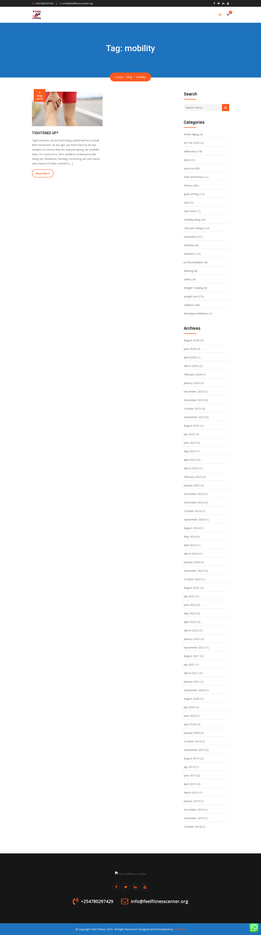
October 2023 (192, 579)
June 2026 (190, 349)
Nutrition (189, 245)
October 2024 (192, 511)
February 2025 (193, 477)
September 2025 (194, 417)
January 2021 (192, 681)
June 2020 (190, 715)
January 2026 (192, 383)
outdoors (189, 253)
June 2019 (190, 775)
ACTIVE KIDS (192, 143)
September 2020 (194, 690)
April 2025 (190, 459)
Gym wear (190, 211)
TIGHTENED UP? (45, 133)
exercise (189, 168)
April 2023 (190, 622)
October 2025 (192, 408)
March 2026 (191, 366)
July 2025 (189, 434)
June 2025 (190, 442)
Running (188, 271)
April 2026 (190, 357)
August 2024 (191, 528)
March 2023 (191, 630)
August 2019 (191, 758)
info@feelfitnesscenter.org (78, 3)
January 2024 (192, 562)
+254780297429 (44, 3)
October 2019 (192, 741)
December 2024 (194, 494)
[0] (228, 14)
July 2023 (189, 596)
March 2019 (191, 792)
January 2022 (192, 639)
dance (187, 160)
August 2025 (191, 425)
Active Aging (191, 134)
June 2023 (190, 605)
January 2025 (192, 485)
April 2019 (190, 784)
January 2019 (192, 801)
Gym (186, 202)
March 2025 (191, 468)
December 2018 (194, 809)
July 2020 (189, 707)
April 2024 (190, 545)
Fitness (188, 185)
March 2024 (191, 553)
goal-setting (191, 194)
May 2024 (190, 536)
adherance (190, 151)
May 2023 (190, 613)
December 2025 (194, 391)
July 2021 (189, 664)
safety (188, 279)
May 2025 (190, 451)
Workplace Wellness (196, 313)
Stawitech (180, 929)
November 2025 (194, 400)
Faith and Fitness (194, 177)
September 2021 (194, 647)
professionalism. (194, 262)
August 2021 (191, 656)
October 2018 (192, 826)
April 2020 (190, 724)
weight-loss (191, 296)
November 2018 (194, 818)
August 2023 (191, 587)
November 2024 (194, 502)
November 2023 (194, 570)
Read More (43, 173)
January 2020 (192, 732)
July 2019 (189, 767)
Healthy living (192, 219)
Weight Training (193, 288)
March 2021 (191, 673)
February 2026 (193, 374)
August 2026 (191, 340)
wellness (189, 305)
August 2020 (191, 698)
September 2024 (194, 519)
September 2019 (194, 750)
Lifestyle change (194, 228)
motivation (190, 236)
